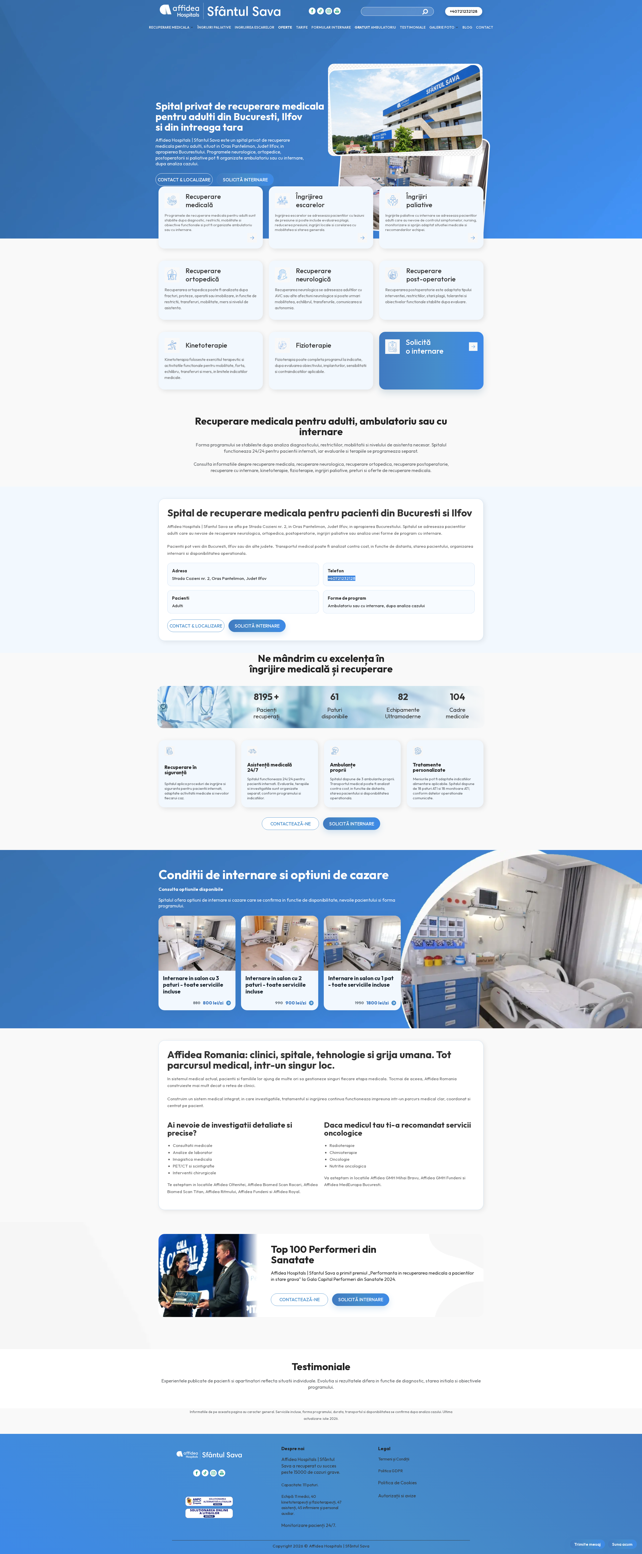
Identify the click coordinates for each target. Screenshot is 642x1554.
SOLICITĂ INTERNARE (245, 180)
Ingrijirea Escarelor (254, 27)
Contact (484, 27)
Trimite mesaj (587, 1544)
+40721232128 (341, 578)
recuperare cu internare (234, 470)
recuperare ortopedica (369, 464)
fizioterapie (301, 470)
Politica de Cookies (397, 1483)
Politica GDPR (390, 1470)
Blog (467, 27)
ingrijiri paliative (331, 470)
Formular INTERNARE (331, 27)
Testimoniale (413, 27)
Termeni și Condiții (393, 1458)
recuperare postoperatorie (421, 464)
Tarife (302, 27)
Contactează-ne (290, 824)
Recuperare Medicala (169, 27)
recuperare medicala (273, 464)
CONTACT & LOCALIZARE (184, 180)
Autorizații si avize (397, 1496)
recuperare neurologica (320, 464)
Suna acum (622, 1544)
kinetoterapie (274, 470)
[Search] (426, 11)
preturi (356, 470)
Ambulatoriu (375, 27)
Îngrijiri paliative (214, 27)
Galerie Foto (441, 27)
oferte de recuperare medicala (399, 470)
